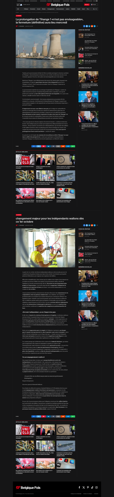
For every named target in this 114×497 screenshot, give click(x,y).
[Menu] (18, 8)
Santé (78, 9)
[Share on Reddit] (92, 26)
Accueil (17, 12)
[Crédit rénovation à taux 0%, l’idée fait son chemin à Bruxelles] (45, 175)
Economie (32, 9)
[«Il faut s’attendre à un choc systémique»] (45, 159)
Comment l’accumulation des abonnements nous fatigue (63, 201)
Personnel (22, 26)
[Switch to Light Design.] (96, 9)
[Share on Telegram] (94, 26)
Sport (83, 9)
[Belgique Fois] (58, 4)
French (94, 4)
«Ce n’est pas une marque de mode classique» (24, 167)
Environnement (60, 9)
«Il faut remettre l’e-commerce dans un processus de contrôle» (65, 167)
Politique (26, 9)
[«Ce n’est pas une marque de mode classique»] (25, 159)
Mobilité (73, 9)
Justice (67, 9)
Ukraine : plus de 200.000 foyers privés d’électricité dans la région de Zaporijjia (91, 61)
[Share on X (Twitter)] (87, 26)
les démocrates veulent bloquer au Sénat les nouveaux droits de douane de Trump (90, 85)
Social (38, 9)
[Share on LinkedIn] (89, 26)
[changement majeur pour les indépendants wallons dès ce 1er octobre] (45, 247)
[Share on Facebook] (84, 26)
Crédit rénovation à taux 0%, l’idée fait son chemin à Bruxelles (45, 183)
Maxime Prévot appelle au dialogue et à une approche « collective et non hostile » (88, 105)
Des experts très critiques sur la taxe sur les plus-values (44, 201)
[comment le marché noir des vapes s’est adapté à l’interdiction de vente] (25, 175)
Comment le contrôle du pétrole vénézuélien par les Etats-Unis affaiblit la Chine (64, 184)
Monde (43, 9)
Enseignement (51, 9)
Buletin (87, 4)
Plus (88, 9)
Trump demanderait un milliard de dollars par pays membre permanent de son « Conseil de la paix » (90, 126)
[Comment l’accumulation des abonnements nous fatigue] (65, 193)
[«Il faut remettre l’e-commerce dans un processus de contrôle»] (65, 159)
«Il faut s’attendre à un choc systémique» (43, 167)
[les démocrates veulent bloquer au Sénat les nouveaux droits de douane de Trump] (88, 76)
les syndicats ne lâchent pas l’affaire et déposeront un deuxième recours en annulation (25, 202)
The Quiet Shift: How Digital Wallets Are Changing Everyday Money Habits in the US (91, 41)
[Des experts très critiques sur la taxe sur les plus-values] (45, 193)
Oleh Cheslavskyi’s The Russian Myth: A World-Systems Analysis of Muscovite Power (90, 34)
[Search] (94, 8)
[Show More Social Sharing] (97, 26)
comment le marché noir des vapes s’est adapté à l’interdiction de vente (25, 183)
